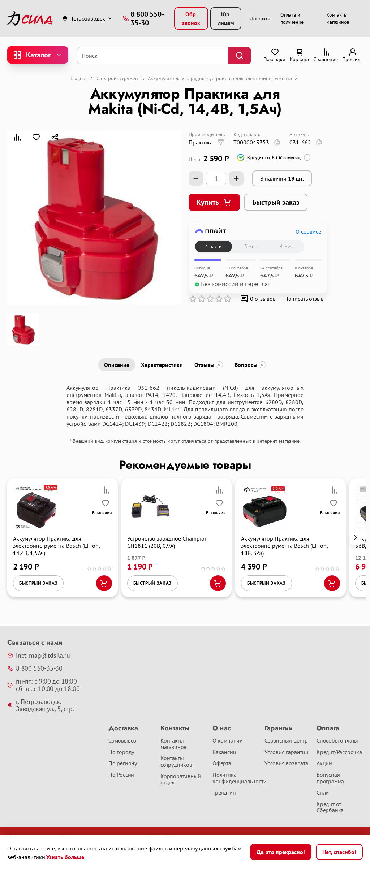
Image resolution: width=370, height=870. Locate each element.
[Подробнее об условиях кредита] (307, 157)
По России (121, 775)
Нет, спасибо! (339, 852)
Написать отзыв (304, 298)
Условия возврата (286, 763)
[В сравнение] (17, 137)
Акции (324, 763)
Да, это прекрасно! (281, 852)
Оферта (221, 763)
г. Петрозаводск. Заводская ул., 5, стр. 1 (47, 705)
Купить (208, 202)
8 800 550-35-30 (39, 668)
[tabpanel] (185, 405)
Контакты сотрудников (176, 761)
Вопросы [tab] (249, 364)
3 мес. (251, 246)
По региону (122, 763)
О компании (227, 740)
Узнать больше (65, 857)
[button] (355, 537)
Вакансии (224, 752)
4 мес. (286, 246)
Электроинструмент (117, 78)
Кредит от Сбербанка (330, 807)
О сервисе (308, 231)
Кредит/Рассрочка (339, 752)
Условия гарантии (286, 752)
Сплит (324, 792)
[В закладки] (36, 137)
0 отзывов (263, 298)
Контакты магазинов (173, 743)
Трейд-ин (224, 792)
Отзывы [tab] (207, 364)
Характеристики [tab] (162, 364)
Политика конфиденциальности (235, 778)
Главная (79, 78)
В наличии (282, 178)
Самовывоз (122, 740)
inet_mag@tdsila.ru (43, 655)
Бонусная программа (330, 778)
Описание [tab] (116, 364)
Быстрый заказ (276, 202)
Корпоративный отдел (180, 779)
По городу (121, 752)
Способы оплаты (337, 740)
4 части (213, 246)
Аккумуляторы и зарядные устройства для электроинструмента (220, 78)
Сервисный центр (286, 740)
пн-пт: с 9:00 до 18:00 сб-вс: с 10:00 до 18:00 (47, 685)
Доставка (260, 18)
